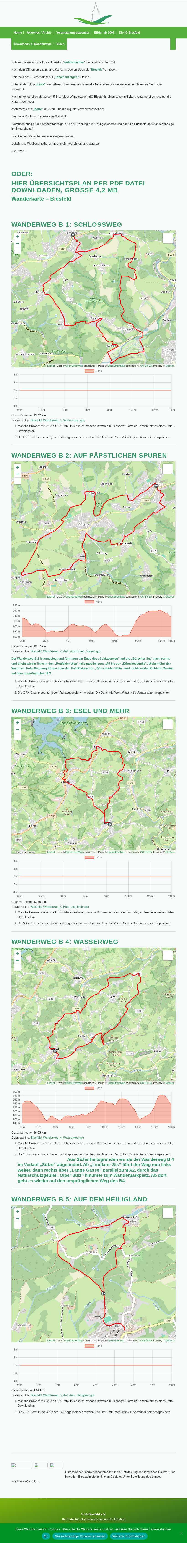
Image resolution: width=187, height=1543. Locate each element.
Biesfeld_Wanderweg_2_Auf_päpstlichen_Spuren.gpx (66, 651)
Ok (46, 1536)
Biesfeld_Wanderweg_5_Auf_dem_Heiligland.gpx (63, 1395)
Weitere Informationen (128, 1536)
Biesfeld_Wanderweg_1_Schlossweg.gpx (58, 420)
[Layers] (168, 238)
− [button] (17, 243)
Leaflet (51, 365)
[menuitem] (17, 32)
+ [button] (17, 236)
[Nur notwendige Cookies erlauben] (181, 1533)
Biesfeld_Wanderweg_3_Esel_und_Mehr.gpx (60, 906)
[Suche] (173, 44)
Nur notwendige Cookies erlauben (80, 1536)
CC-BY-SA (146, 365)
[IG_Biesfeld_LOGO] (93, 13)
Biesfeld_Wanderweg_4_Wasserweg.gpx (57, 1137)
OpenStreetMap (74, 365)
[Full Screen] (17, 250)
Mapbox (170, 365)
